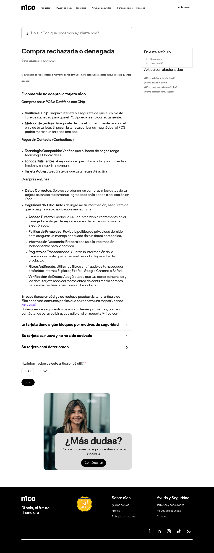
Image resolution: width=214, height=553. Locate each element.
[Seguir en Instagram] (169, 531)
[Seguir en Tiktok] (179, 531)
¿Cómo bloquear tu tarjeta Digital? (160, 87)
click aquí (28, 305)
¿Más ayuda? (156, 63)
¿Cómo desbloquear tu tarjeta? (159, 92)
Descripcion (156, 59)
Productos (45, 8)
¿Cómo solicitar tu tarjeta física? (159, 78)
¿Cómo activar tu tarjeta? (156, 83)
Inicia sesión (184, 7)
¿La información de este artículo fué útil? (52, 363)
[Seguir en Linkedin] (159, 531)
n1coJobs (140, 8)
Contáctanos (94, 462)
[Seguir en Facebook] (149, 531)
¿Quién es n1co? (64, 8)
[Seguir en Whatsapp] (189, 531)
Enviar (28, 382)
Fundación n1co (125, 8)
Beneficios (81, 8)
